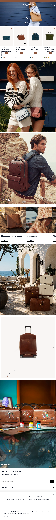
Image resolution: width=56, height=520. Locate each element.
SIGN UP (5, 517)
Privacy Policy (15, 511)
